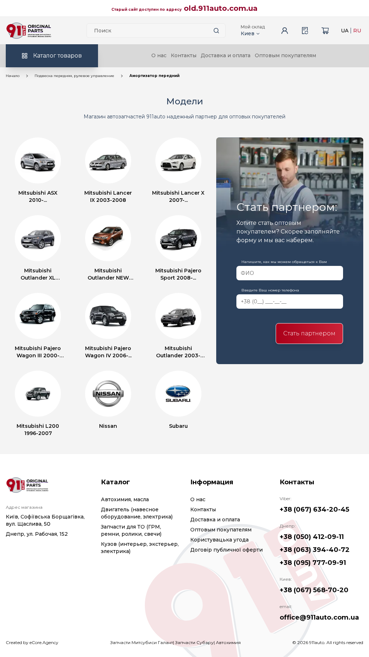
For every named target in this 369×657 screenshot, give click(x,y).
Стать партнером (309, 333)
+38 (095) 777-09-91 (313, 563)
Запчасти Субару (194, 642)
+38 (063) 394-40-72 (315, 550)
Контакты (183, 55)
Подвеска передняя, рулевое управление (74, 75)
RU (357, 30)
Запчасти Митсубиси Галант (141, 642)
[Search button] (216, 30)
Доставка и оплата (225, 55)
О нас (158, 55)
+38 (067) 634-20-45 (314, 509)
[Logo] (29, 30)
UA (344, 30)
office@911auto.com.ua (319, 617)
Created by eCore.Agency (32, 642)
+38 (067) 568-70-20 (314, 590)
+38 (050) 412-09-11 (312, 537)
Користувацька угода (219, 539)
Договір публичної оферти (226, 550)
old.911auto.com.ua (221, 8)
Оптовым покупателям (285, 55)
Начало (12, 75)
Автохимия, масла (125, 499)
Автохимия (228, 642)
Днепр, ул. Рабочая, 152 (37, 534)
